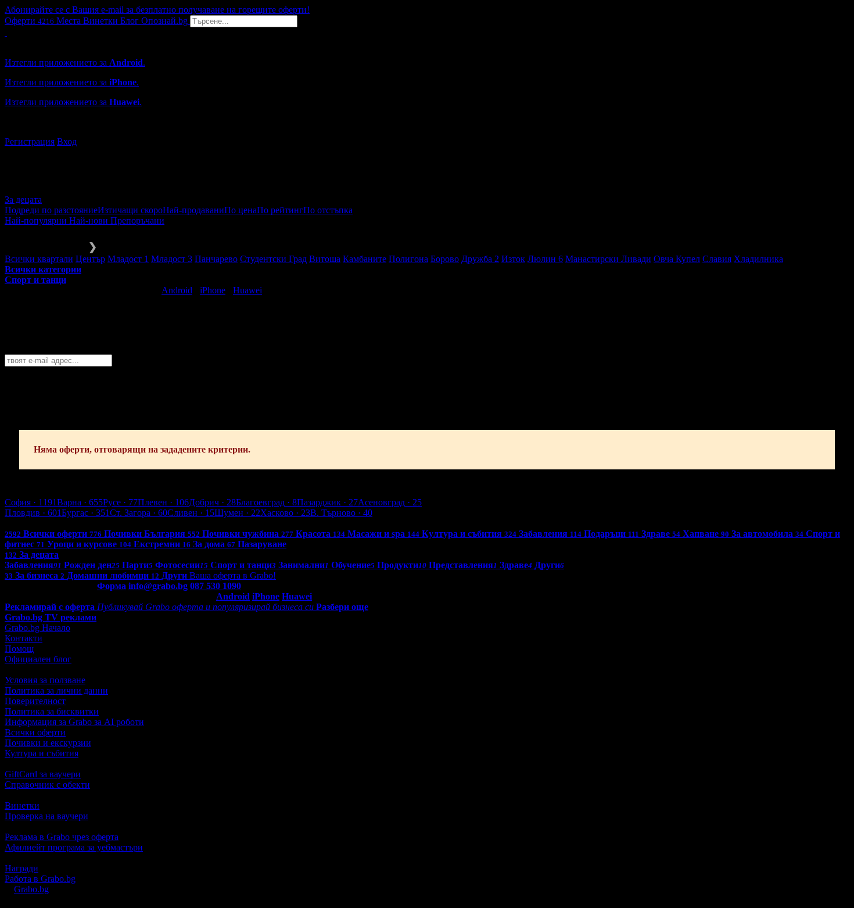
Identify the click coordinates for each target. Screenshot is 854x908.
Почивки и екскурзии (48, 743)
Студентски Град (273, 259)
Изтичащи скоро (130, 210)
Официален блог (38, 659)
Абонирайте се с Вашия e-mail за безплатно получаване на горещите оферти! (157, 10)
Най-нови (89, 220)
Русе (120, 502)
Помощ (19, 649)
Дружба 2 (480, 259)
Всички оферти (35, 732)
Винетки (22, 805)
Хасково (285, 513)
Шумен (237, 513)
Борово (444, 259)
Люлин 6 (545, 259)
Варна (80, 502)
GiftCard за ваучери (43, 774)
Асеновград (390, 502)
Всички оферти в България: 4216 (70, 523)
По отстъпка (328, 210)
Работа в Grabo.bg (40, 879)
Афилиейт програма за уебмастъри (74, 847)
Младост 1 (128, 259)
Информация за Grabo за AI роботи (74, 722)
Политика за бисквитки (52, 711)
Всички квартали (39, 259)
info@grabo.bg (158, 586)
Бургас (86, 513)
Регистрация (30, 141)
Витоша (324, 259)
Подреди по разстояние (51, 210)
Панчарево (216, 259)
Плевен (163, 502)
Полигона (408, 259)
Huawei (247, 290)
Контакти (23, 638)
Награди (21, 868)
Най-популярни (37, 220)
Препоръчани (137, 220)
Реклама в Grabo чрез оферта (62, 837)
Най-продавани (193, 210)
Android (177, 290)
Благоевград (266, 502)
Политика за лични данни (56, 690)
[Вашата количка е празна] (6, 32)
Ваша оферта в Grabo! (232, 575)
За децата (23, 199)
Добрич (212, 502)
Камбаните (364, 259)
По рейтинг (280, 210)
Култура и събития (41, 753)
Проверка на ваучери (46, 816)
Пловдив (33, 513)
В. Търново (341, 513)
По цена (240, 210)
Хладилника (758, 259)
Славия (716, 259)
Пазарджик (327, 502)
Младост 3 (171, 259)
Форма (111, 586)
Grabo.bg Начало (37, 628)
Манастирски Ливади (608, 259)
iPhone (212, 290)
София (31, 502)
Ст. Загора (138, 513)
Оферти (29, 21)
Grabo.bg (31, 889)
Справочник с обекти (47, 784)
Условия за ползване (45, 680)
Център (90, 259)
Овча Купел (677, 259)
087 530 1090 (215, 586)
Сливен (190, 513)
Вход (67, 141)
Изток (513, 259)
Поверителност (35, 701)
